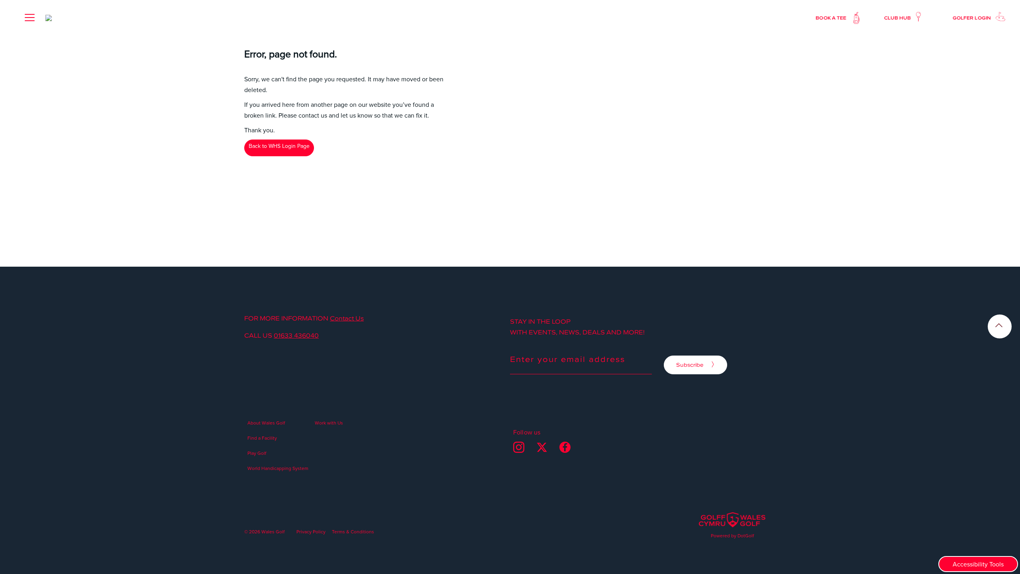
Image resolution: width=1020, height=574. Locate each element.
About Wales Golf (266, 422)
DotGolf (746, 535)
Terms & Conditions (353, 531)
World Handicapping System (277, 468)
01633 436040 (296, 335)
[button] (29, 17)
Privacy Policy (311, 531)
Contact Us (347, 318)
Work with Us (329, 422)
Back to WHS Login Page (279, 146)
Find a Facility (262, 437)
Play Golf (256, 453)
